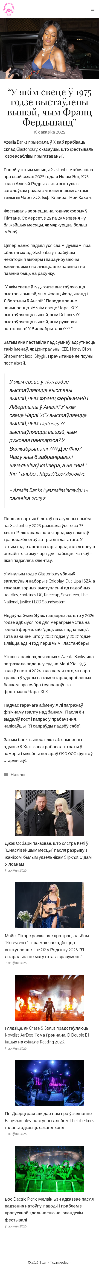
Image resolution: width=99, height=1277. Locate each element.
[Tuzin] (8, 9)
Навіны (18, 774)
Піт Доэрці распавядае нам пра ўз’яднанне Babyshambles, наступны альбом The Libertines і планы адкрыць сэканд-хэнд (49, 1120)
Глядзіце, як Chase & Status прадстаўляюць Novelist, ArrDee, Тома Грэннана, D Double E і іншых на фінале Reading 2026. (47, 1035)
